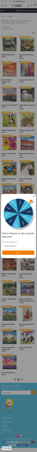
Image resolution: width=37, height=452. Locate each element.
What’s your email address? (9, 242)
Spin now (18, 252)
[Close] (34, 196)
